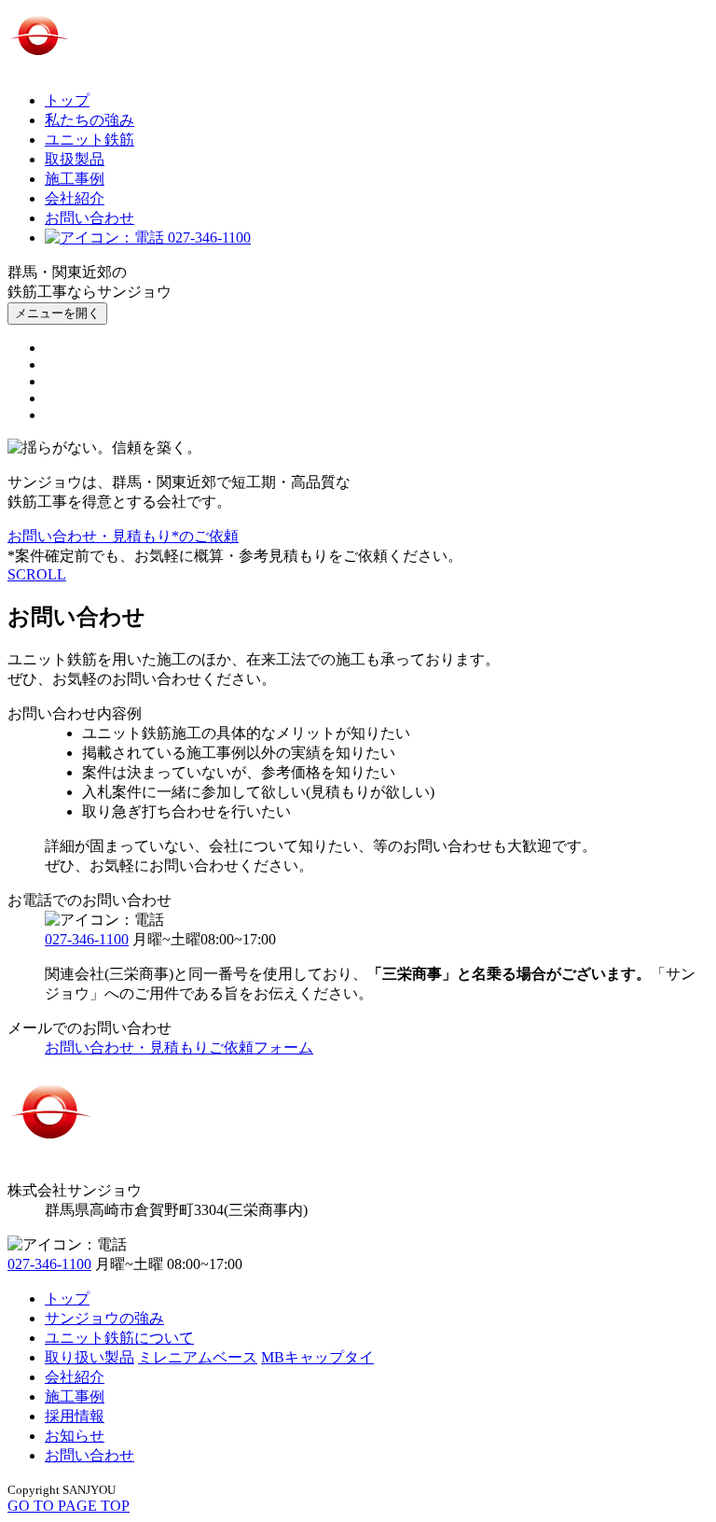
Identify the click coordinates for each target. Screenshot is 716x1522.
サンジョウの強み (104, 1318)
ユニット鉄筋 (89, 139)
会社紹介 (74, 198)
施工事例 (74, 179)
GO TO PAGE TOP (68, 1506)
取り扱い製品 (89, 1357)
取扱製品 (74, 159)
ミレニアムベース (197, 1357)
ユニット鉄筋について (119, 1338)
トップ (67, 100)
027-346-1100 (207, 237)
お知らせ (74, 1436)
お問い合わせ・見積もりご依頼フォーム (179, 1047)
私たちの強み (89, 120)
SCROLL (36, 574)
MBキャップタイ (317, 1357)
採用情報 (74, 1416)
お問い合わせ (89, 218)
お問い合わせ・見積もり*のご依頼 (123, 536)
